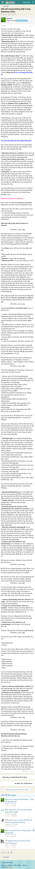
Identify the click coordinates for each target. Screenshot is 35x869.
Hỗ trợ (25, 865)
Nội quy (9, 865)
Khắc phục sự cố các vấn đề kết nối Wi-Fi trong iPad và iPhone (18, 821)
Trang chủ (4, 867)
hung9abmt (8, 824)
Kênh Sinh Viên (8, 862)
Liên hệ (3, 865)
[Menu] (2, 2)
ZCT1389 (7, 814)
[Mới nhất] (33, 2)
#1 (33, 25)
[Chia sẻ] (30, 26)
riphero (7, 845)
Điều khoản (17, 865)
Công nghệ (13, 803)
